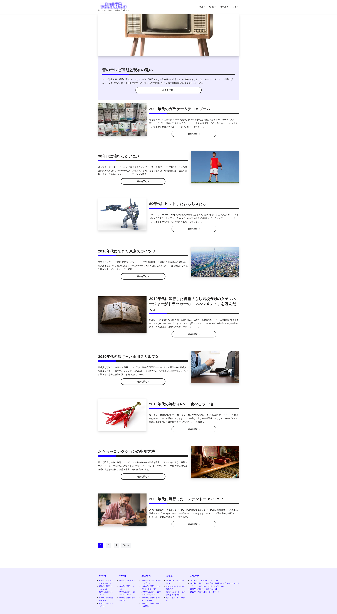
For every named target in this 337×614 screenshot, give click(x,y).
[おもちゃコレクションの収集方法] (215, 462)
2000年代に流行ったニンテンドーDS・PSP (186, 499)
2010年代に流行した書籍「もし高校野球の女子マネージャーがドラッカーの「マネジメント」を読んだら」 (192, 304)
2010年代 (194, 576)
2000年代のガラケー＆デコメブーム (179, 109)
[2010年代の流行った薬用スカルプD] (215, 367)
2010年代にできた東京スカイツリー (128, 251)
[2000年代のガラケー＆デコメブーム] (122, 119)
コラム (235, 7)
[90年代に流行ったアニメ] (215, 167)
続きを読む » (155, 91)
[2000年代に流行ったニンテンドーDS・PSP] (122, 509)
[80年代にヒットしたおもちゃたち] (122, 214)
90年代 (212, 7)
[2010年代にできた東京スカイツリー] (215, 262)
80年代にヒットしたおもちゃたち (178, 204)
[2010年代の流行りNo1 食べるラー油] (122, 415)
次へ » (126, 545)
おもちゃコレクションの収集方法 (126, 451)
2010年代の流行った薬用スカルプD (128, 357)
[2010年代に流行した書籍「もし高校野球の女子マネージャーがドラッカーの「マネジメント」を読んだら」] (122, 314)
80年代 (202, 7)
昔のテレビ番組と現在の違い (127, 70)
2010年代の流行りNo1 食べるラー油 (181, 404)
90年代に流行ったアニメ (119, 156)
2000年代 (223, 7)
